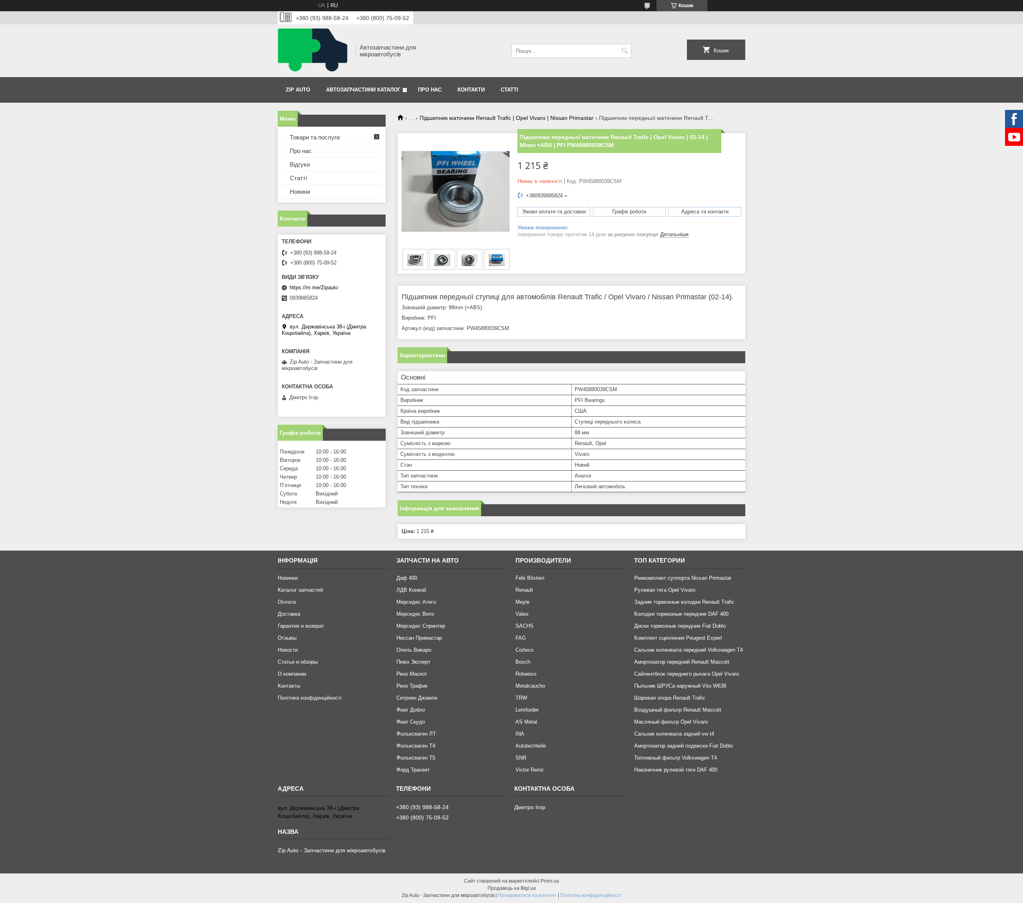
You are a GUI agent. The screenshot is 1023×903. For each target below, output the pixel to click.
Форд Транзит (413, 770)
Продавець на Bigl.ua (512, 888)
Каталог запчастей (300, 590)
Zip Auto (298, 90)
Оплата (287, 602)
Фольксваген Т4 (415, 746)
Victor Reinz (529, 770)
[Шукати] (624, 51)
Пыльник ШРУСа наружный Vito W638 (680, 686)
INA (519, 734)
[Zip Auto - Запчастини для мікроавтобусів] (314, 50)
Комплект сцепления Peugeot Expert (678, 638)
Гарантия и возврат (301, 626)
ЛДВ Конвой (411, 590)
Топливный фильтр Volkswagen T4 (675, 758)
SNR (520, 758)
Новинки (288, 578)
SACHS (524, 626)
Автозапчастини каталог (363, 90)
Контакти (471, 90)
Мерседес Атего (416, 602)
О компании (292, 674)
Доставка (289, 614)
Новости (288, 650)
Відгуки (300, 164)
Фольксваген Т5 (415, 758)
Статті (509, 90)
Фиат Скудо (410, 722)
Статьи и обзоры (298, 662)
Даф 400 (406, 578)
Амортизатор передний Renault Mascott (681, 662)
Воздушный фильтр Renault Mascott (677, 710)
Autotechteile (530, 746)
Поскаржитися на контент (527, 895)
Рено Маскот (411, 674)
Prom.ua (550, 881)
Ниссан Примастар (419, 638)
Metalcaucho (530, 686)
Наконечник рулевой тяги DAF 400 (675, 770)
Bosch (522, 662)
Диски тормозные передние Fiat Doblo (680, 626)
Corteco (524, 650)
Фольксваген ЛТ (416, 734)
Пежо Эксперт (413, 662)
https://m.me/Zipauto (314, 287)
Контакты (289, 686)
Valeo (521, 614)
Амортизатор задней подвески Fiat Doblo (683, 746)
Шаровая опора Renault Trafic (669, 698)
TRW (521, 698)
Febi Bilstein (529, 578)
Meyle (522, 602)
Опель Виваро (413, 650)
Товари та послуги (315, 137)
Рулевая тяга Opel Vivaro (664, 590)
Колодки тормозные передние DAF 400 (681, 614)
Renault (524, 590)
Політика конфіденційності (310, 698)
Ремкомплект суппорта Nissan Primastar (682, 578)
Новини (300, 191)
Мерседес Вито (415, 614)
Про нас (430, 90)
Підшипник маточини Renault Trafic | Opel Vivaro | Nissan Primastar (506, 118)
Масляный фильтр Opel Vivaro (671, 722)
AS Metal (526, 722)
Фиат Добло (410, 710)
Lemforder (527, 710)
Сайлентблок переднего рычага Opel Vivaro (686, 674)
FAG (520, 638)
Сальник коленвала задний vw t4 (674, 734)
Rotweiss (526, 674)
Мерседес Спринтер (420, 626)
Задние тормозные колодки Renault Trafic (684, 602)
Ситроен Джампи (416, 698)
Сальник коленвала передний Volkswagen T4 (688, 650)
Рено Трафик (412, 686)
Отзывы (287, 638)
